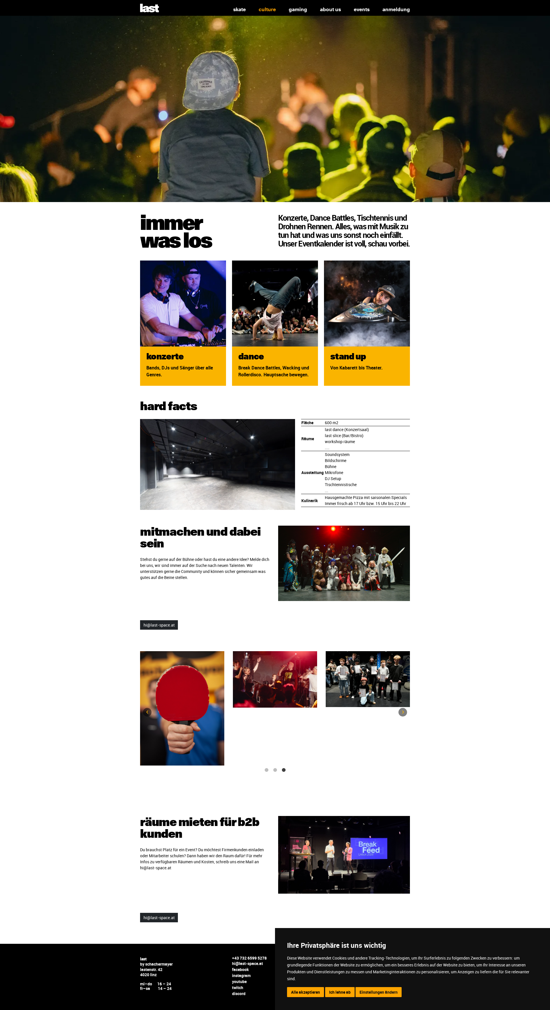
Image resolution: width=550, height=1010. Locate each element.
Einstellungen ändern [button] (379, 992)
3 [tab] (283, 770)
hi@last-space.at (247, 963)
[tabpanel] (182, 681)
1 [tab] (266, 770)
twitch (237, 987)
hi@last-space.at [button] (159, 625)
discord (238, 993)
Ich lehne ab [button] (340, 992)
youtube (239, 981)
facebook (240, 969)
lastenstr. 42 (151, 969)
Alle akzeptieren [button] (305, 992)
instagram (241, 975)
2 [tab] (275, 770)
